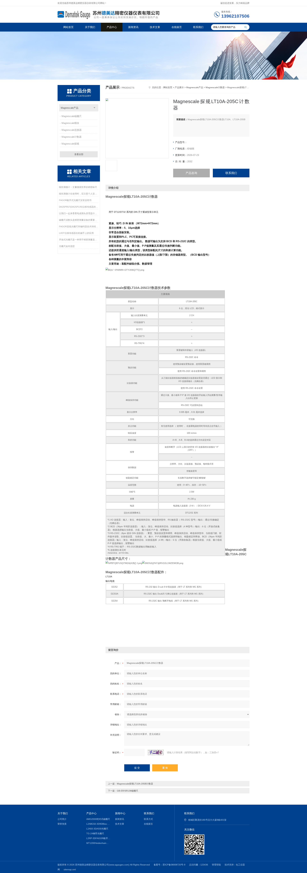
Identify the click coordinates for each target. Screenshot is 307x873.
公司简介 (62, 819)
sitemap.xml (70, 869)
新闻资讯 (133, 27)
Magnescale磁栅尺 (72, 116)
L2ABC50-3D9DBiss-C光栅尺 (98, 824)
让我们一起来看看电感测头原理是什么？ (78, 213)
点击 (94, 107)
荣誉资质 (62, 824)
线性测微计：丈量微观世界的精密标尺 (78, 187)
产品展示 (179, 87)
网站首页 (68, 27)
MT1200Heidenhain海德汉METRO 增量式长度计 (98, 843)
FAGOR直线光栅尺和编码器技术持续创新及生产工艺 (78, 226)
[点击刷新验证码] (156, 752)
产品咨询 (191, 173)
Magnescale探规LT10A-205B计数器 (135, 783)
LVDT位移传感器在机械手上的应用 (76, 233)
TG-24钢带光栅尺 (95, 833)
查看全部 (78, 154)
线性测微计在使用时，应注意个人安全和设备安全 (78, 193)
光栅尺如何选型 (67, 246)
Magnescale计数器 (72, 136)
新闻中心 (120, 813)
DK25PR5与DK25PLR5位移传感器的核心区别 (78, 207)
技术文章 (155, 27)
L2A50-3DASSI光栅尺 (97, 828)
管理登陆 (216, 864)
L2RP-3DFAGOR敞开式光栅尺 (98, 838)
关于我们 (90, 27)
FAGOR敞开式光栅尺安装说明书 (75, 200)
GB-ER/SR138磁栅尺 (127, 790)
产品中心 (112, 27)
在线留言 (177, 27)
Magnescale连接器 (72, 130)
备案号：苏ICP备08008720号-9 (169, 864)
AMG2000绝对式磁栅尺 (98, 819)
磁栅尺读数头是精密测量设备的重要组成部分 (78, 220)
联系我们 (198, 27)
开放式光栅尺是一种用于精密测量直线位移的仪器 (78, 239)
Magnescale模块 (70, 123)
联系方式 (148, 819)
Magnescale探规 (70, 143)
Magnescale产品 (69, 107)
